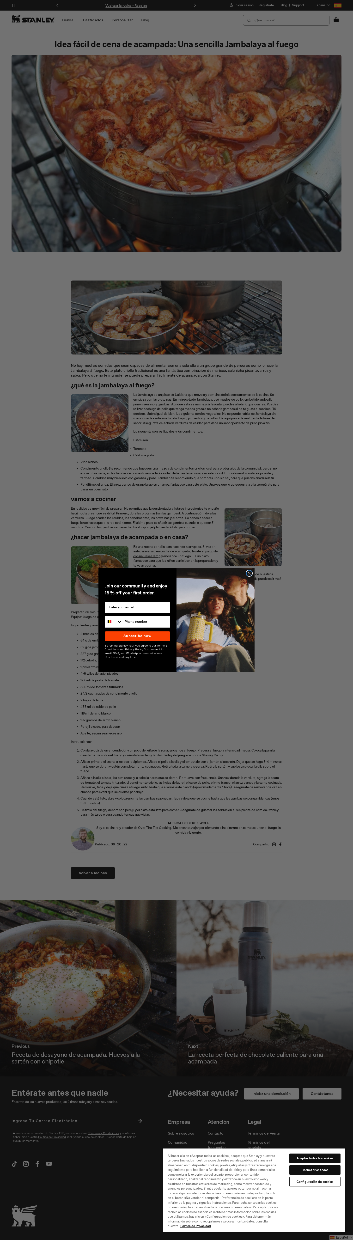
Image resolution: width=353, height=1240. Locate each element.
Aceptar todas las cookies (315, 1158)
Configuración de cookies (315, 1182)
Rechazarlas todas (315, 1170)
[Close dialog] (249, 573)
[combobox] (113, 622)
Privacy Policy (134, 649)
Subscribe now (137, 636)
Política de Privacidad (195, 1226)
